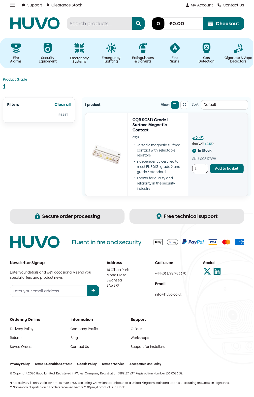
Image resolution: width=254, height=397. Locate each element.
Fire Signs (174, 59)
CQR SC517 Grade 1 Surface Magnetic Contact (150, 125)
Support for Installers (148, 346)
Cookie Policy (87, 364)
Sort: (195, 104)
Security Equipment (48, 59)
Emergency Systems (79, 60)
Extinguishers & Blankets (143, 59)
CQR (136, 137)
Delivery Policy (21, 328)
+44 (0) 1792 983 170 (171, 273)
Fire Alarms (16, 59)
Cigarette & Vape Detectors (238, 59)
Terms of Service (113, 364)
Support (34, 5)
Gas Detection (206, 59)
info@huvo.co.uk (168, 294)
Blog (74, 337)
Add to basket (226, 168)
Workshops (140, 337)
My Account (202, 5)
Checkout (227, 23)
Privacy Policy (20, 364)
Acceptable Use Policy (145, 364)
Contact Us (233, 5)
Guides (136, 328)
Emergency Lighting (111, 59)
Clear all (63, 104)
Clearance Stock (66, 5)
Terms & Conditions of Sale (53, 364)
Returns (16, 337)
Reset (63, 115)
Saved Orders (21, 346)
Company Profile (84, 328)
